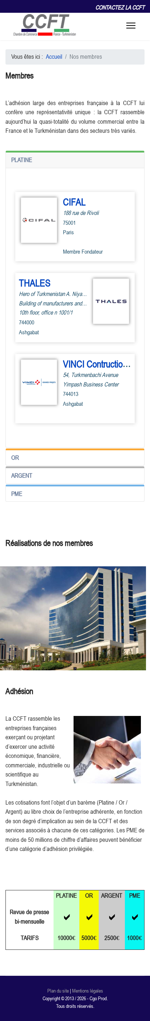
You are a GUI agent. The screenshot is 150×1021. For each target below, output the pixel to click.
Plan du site (58, 991)
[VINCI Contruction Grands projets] (39, 382)
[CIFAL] (39, 220)
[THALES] (111, 301)
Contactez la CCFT (120, 7)
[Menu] (130, 25)
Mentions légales (87, 991)
